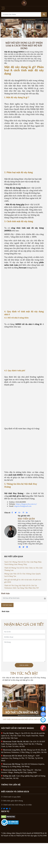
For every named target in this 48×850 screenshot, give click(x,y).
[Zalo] (43, 720)
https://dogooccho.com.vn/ (26, 504)
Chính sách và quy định (12, 797)
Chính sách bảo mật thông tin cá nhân (17, 805)
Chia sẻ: (7, 513)
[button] (13, 35)
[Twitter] (15, 513)
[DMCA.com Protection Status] (8, 817)
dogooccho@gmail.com (22, 506)
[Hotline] (43, 728)
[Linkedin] (27, 547)
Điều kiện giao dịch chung (13, 801)
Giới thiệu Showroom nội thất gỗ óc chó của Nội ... (24, 719)
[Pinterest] (23, 513)
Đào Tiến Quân (26, 518)
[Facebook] (12, 513)
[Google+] (20, 513)
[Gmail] (43, 714)
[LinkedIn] (26, 513)
